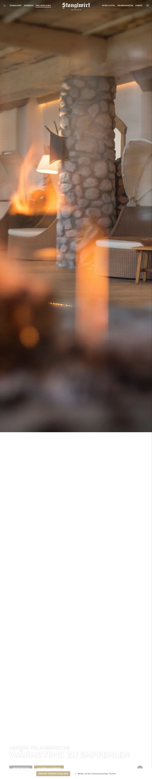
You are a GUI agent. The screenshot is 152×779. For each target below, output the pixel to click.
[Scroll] (140, 768)
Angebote (28, 5)
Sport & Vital (108, 5)
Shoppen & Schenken (48, 768)
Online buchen (21, 768)
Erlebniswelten (125, 5)
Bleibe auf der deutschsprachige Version (97, 773)
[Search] (4, 5)
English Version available (53, 773)
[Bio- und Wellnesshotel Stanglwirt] (76, 5)
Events (138, 5)
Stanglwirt (16, 5)
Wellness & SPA (43, 5)
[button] (147, 5)
